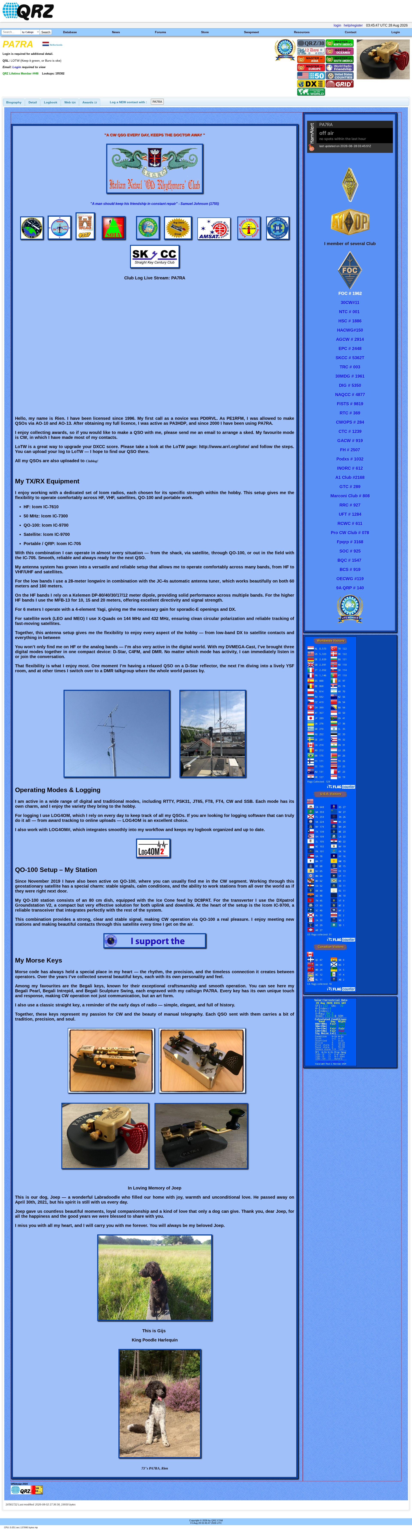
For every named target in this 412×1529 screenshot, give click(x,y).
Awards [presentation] (89, 102)
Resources (302, 32)
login (337, 25)
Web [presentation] (70, 102)
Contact (350, 32)
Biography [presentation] (13, 102)
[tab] (14, 102)
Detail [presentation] (33, 102)
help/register (353, 25)
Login (395, 32)
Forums (160, 32)
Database (70, 32)
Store (205, 32)
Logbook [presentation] (50, 102)
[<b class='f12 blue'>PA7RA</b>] (383, 78)
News (116, 32)
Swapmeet (251, 32)
